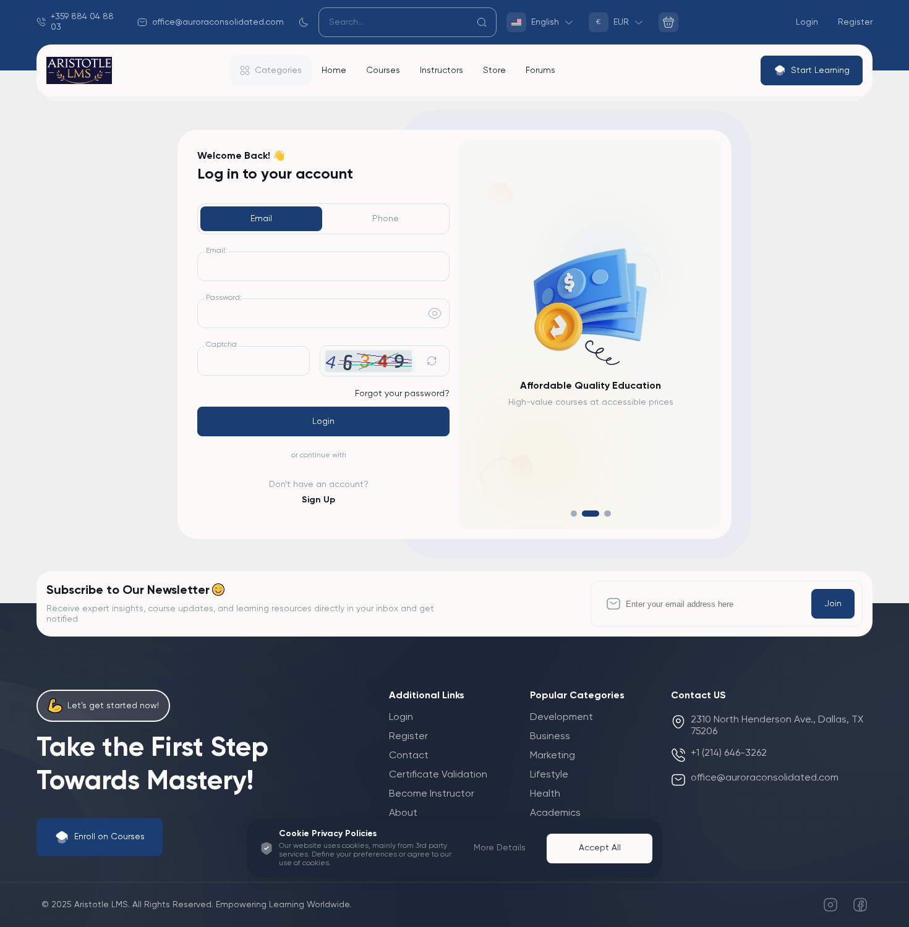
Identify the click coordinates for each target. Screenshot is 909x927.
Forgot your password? (402, 393)
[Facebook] (860, 904)
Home (334, 70)
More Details (500, 848)
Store (494, 70)
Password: (224, 298)
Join (833, 603)
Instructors (441, 70)
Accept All (600, 848)
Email (261, 218)
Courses (383, 70)
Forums (540, 70)
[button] (574, 513)
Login (323, 421)
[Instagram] (830, 904)
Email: (216, 251)
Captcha (221, 345)
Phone (385, 218)
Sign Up (318, 500)
